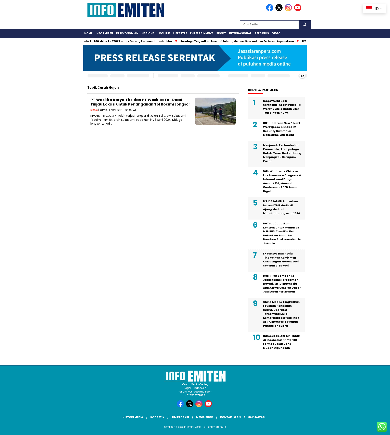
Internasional (240, 33)
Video (276, 33)
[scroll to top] (375, 429)
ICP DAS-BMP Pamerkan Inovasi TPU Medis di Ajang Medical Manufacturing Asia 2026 (281, 207)
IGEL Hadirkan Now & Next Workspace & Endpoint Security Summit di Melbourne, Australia (281, 129)
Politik (164, 33)
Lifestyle (180, 33)
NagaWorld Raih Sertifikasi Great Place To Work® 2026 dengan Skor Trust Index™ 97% (282, 107)
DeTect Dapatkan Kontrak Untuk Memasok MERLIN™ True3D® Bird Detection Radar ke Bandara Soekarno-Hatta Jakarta (282, 233)
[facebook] (270, 10)
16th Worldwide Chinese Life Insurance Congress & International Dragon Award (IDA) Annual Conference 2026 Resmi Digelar (282, 181)
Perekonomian (127, 33)
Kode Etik (157, 417)
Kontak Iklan (230, 417)
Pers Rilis (262, 33)
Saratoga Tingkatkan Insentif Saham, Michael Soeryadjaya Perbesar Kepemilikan (230, 41)
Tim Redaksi (180, 417)
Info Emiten (104, 33)
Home (88, 33)
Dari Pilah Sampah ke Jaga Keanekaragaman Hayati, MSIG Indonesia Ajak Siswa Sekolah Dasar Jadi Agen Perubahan (282, 284)
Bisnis (94, 110)
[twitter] (279, 10)
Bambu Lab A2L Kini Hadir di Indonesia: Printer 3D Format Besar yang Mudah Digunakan (281, 342)
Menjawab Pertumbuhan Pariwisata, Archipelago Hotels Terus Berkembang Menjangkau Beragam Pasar (282, 153)
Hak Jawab (256, 417)
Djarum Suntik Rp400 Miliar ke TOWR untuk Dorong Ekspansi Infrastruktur (113, 41)
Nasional (149, 33)
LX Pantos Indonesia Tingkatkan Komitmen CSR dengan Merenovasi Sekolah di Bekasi (281, 260)
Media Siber (204, 417)
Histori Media (132, 417)
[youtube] (298, 10)
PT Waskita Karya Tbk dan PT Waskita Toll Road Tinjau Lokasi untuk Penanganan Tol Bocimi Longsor (140, 102)
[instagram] (289, 10)
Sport (221, 33)
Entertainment (201, 33)
